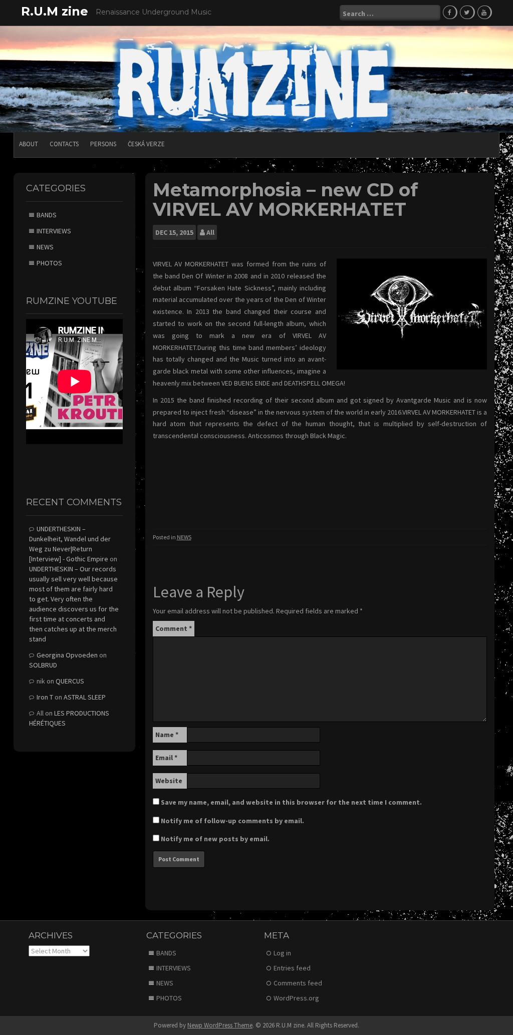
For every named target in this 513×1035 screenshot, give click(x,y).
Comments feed (298, 982)
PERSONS (103, 144)
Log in (282, 952)
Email (166, 757)
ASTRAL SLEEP (85, 697)
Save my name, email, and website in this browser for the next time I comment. (291, 802)
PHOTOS (49, 262)
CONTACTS (64, 144)
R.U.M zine (54, 11)
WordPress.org (296, 997)
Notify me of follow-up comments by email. (232, 820)
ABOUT (28, 144)
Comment (173, 628)
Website (168, 780)
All (210, 232)
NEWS (184, 537)
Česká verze (146, 144)
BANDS (47, 214)
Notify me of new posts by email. (215, 838)
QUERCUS (70, 680)
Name (166, 734)
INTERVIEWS (54, 230)
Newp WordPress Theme (219, 1025)
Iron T (45, 697)
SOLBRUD (43, 664)
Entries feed (292, 967)
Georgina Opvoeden (67, 654)
